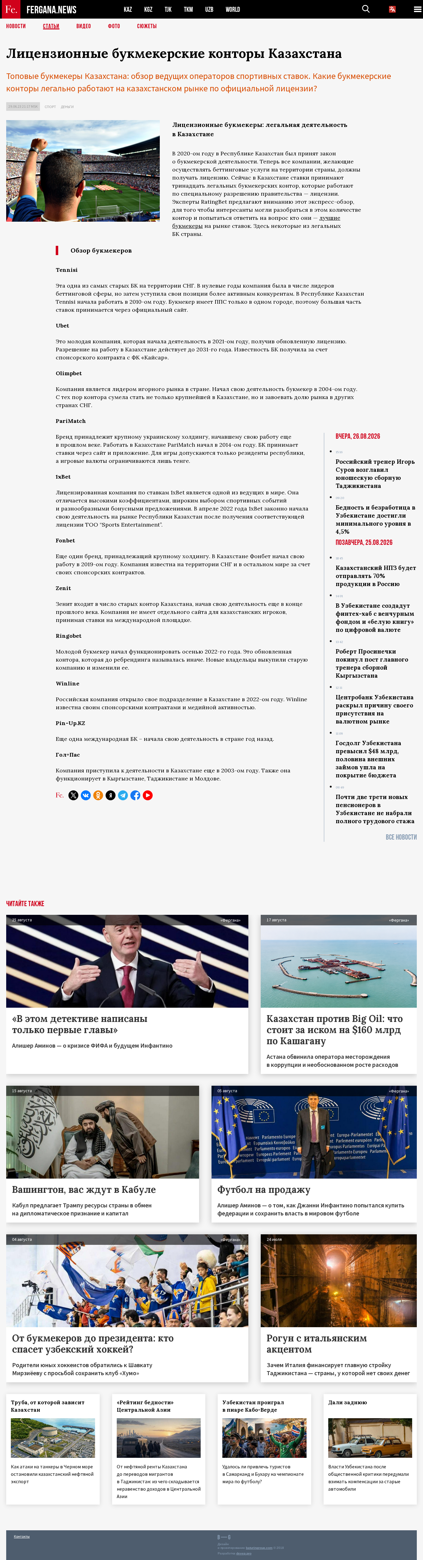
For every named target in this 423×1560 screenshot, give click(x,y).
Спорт (50, 106)
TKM (188, 9)
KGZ (148, 9)
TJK (168, 9)
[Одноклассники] (98, 795)
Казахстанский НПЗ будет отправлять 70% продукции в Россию (376, 576)
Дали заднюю (347, 1402)
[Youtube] (148, 795)
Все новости (401, 837)
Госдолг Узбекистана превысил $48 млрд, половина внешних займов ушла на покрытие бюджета (368, 759)
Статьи (51, 26)
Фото (114, 26)
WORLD (233, 9)
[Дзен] (111, 795)
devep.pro (243, 1553)
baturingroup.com (259, 1547)
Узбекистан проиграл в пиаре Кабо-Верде (253, 1406)
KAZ (128, 9)
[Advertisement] (211, 885)
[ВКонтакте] (86, 795)
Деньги (67, 106)
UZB (209, 9)
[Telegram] (123, 795)
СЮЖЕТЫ (147, 26)
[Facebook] (135, 795)
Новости (16, 26)
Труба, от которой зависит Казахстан (48, 1406)
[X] (73, 795)
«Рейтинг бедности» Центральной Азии (145, 1406)
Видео (83, 26)
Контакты (22, 1536)
